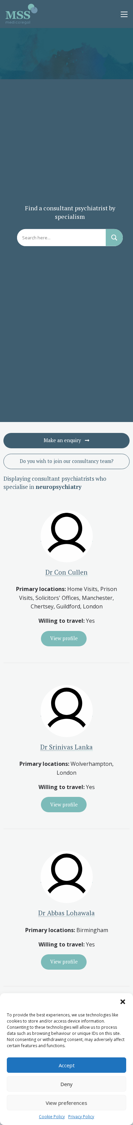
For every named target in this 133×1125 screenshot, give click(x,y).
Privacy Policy (81, 1117)
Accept (67, 1065)
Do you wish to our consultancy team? (67, 461)
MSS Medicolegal (22, 14)
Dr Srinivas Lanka (66, 747)
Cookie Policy (52, 1117)
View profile (64, 638)
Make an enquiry (63, 440)
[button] (122, 1001)
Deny (66, 1084)
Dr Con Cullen (66, 572)
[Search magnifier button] (114, 237)
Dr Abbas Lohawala (66, 913)
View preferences (66, 1102)
